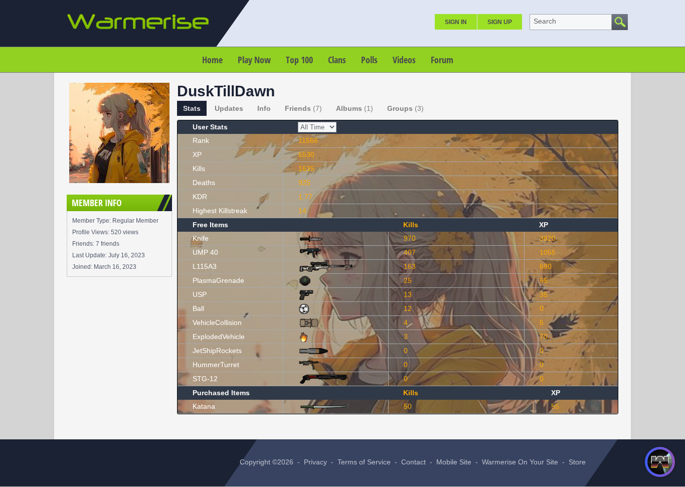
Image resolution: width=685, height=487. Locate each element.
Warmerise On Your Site (520, 462)
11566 (308, 140)
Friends (303, 108)
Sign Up (499, 22)
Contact (413, 462)
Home (212, 60)
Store (577, 462)
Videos (404, 60)
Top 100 (299, 60)
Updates (229, 108)
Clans (337, 60)
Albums (354, 108)
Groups (405, 108)
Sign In (456, 22)
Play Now (254, 60)
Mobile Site (453, 462)
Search (545, 21)
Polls (369, 60)
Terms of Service (364, 462)
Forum (442, 60)
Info (264, 108)
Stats (192, 108)
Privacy (315, 462)
